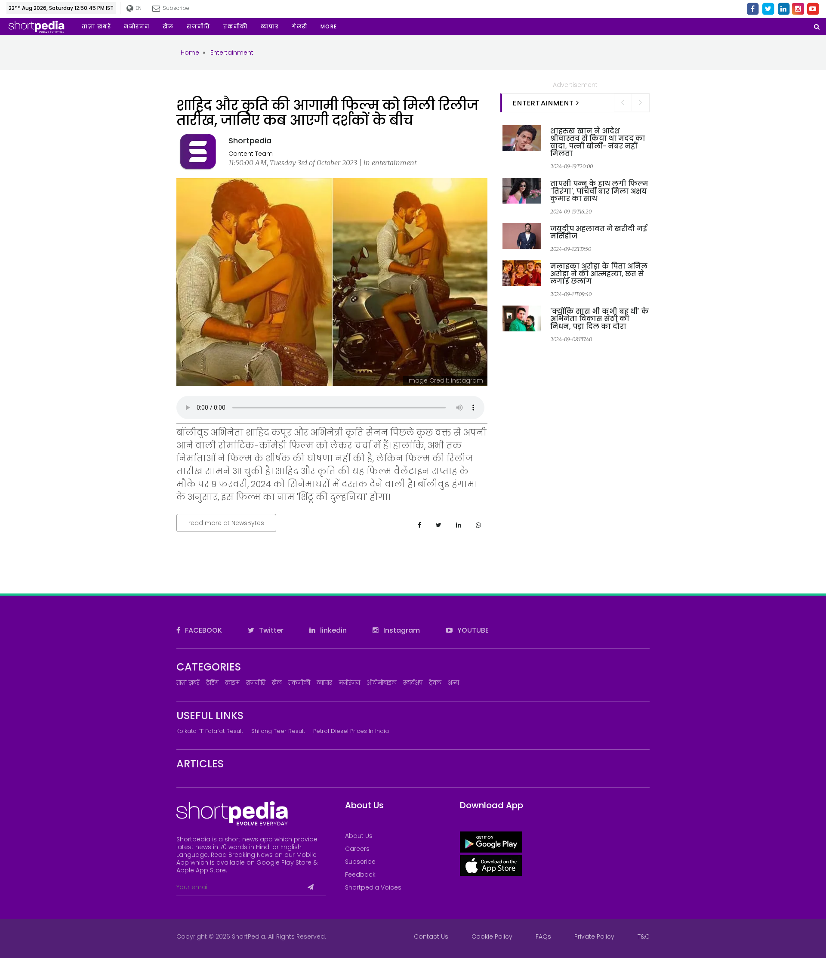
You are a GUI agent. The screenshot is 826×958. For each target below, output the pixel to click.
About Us (359, 835)
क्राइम (232, 683)
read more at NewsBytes (226, 523)
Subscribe (360, 861)
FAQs (543, 936)
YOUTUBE (472, 630)
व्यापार (324, 683)
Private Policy (594, 936)
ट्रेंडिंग (212, 683)
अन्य (453, 683)
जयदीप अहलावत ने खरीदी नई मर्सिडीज (598, 232)
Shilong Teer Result (278, 731)
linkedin (332, 630)
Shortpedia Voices (373, 887)
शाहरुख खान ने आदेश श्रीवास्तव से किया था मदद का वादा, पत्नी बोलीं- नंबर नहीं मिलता (597, 142)
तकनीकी (299, 683)
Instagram (401, 630)
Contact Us (431, 936)
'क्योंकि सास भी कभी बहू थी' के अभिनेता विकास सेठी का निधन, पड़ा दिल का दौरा (599, 318)
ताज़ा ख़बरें (188, 683)
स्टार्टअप (412, 683)
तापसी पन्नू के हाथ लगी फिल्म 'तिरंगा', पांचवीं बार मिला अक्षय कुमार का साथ (599, 191)
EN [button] (137, 8)
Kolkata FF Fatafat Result (209, 731)
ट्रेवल (435, 683)
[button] (329, 26)
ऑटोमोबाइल (382, 683)
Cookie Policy (492, 936)
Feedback (360, 874)
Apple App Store (201, 870)
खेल (277, 683)
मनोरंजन (349, 683)
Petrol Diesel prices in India (351, 731)
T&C (644, 936)
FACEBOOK (202, 630)
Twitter (270, 630)
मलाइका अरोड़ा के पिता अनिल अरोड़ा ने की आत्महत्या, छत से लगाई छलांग (598, 273)
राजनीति (255, 683)
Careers (357, 848)
